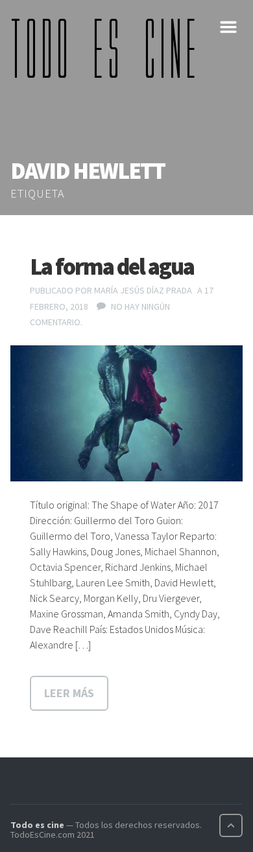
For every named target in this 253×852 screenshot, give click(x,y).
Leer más (69, 692)
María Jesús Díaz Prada (143, 290)
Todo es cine (37, 825)
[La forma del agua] (126, 413)
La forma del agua (112, 266)
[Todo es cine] (107, 48)
